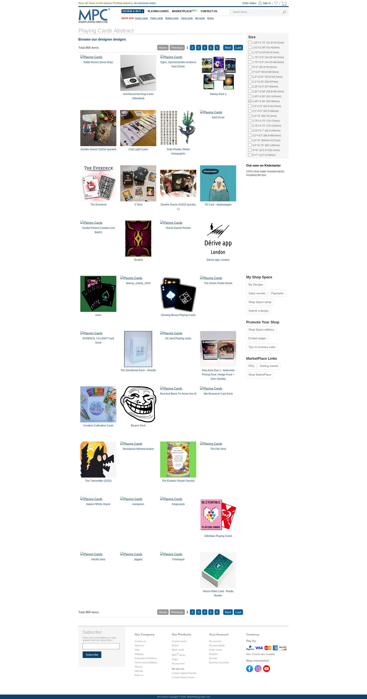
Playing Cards (158, 11)
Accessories (178, 663)
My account (215, 641)
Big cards (200, 18)
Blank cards (178, 649)
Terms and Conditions (146, 662)
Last (238, 47)
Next (228, 47)
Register (213, 654)
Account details (217, 645)
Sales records (256, 293)
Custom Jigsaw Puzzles (184, 673)
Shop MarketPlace (259, 374)
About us (139, 645)
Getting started (269, 366)
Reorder (213, 658)
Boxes (175, 645)
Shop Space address (261, 329)
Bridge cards (172, 18)
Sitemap (139, 671)
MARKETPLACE (184, 11)
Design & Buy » (133, 11)
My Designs (255, 284)
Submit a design (258, 310)
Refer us (139, 675)
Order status (215, 649)
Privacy (139, 666)
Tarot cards (187, 18)
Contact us (140, 641)
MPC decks (179, 655)
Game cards (141, 18)
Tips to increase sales (262, 347)
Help (137, 649)
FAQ (251, 366)
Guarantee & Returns (146, 658)
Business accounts (219, 662)
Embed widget (257, 338)
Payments (277, 293)
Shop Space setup (259, 302)
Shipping (139, 654)
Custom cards (179, 641)
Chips (175, 659)
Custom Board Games (183, 677)
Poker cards (156, 18)
